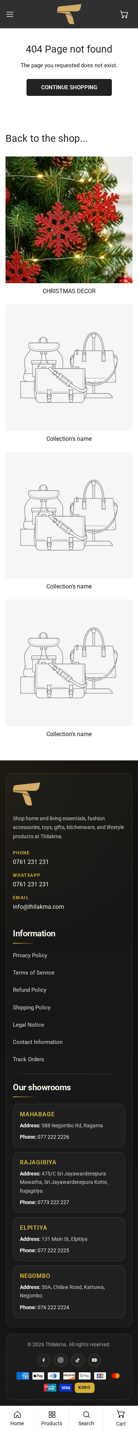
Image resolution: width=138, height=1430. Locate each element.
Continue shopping (69, 87)
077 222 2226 (53, 1137)
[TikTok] (77, 1360)
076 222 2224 (53, 1307)
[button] (124, 14)
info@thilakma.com (38, 906)
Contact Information (38, 1042)
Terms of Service (33, 972)
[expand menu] (10, 14)
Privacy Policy (30, 955)
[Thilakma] (69, 14)
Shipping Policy (31, 1007)
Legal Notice (28, 1025)
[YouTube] (94, 1360)
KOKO (84, 1387)
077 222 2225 (53, 1250)
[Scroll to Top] (124, 1391)
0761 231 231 (31, 861)
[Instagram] (60, 1360)
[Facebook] (43, 1360)
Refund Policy (29, 990)
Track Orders (28, 1059)
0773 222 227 (53, 1202)
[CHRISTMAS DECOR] (69, 219)
